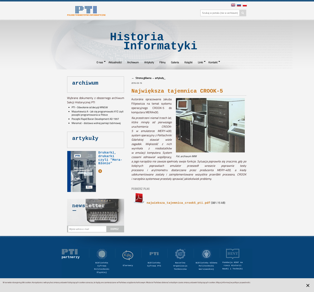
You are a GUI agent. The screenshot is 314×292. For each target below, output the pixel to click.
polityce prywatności (241, 282)
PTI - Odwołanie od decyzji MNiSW (90, 107)
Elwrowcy (128, 265)
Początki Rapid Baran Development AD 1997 (95, 119)
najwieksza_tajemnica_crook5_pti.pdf (177, 203)
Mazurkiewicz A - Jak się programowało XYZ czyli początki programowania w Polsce (97, 113)
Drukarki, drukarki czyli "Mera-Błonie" (110, 158)
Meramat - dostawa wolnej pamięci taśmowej (96, 123)
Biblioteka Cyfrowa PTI (154, 264)
